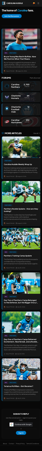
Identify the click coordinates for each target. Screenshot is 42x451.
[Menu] (38, 3)
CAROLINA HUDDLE (14, 3)
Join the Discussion (11, 16)
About (5, 443)
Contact (11, 443)
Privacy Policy (20, 443)
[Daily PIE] (34, 3)
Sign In (21, 433)
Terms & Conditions (32, 443)
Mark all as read (35, 78)
